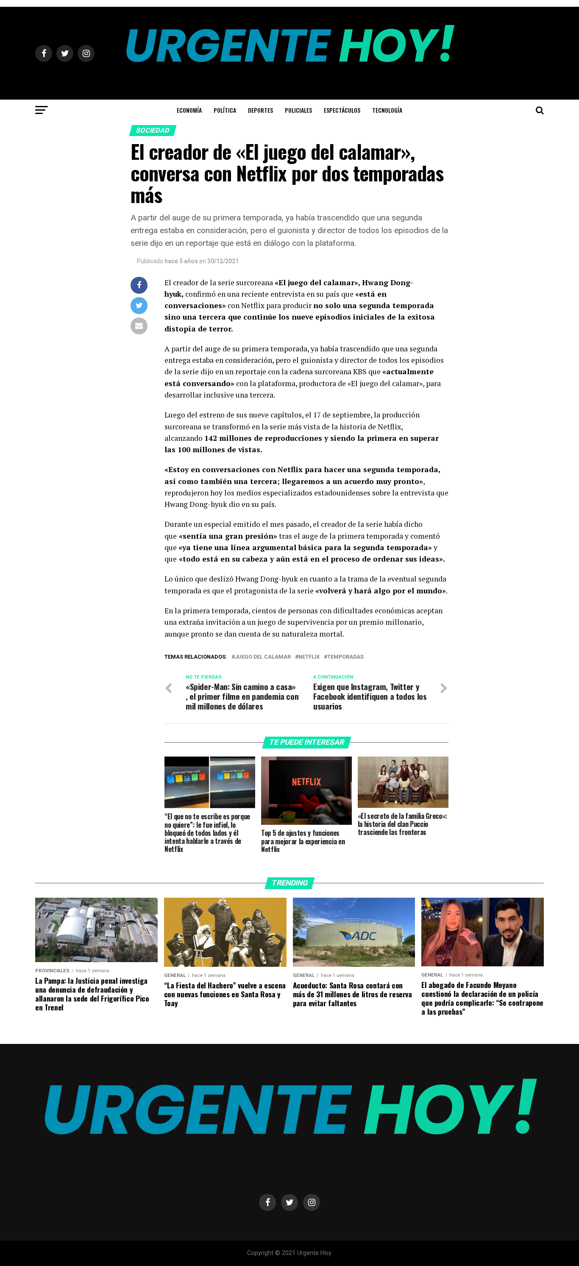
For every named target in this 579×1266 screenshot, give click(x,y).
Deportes (260, 110)
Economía (189, 110)
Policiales (298, 110)
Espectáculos (342, 110)
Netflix (309, 657)
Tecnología (387, 110)
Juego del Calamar (263, 657)
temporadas (345, 657)
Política (225, 110)
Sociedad (153, 130)
